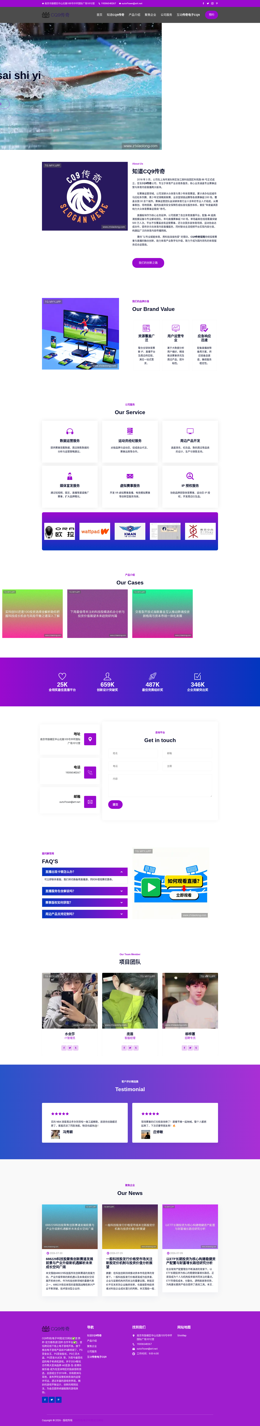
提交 (115, 804)
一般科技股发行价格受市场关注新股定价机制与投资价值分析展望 (129, 1263)
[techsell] (62, 15)
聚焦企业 (150, 14)
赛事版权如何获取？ (59, 902)
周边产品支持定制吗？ (60, 914)
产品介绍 (134, 14)
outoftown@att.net (132, 3)
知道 (115, 14)
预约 (211, 14)
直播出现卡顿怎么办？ (60, 872)
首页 (99, 14)
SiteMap (181, 1335)
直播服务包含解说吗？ (60, 891)
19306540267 (108, 3)
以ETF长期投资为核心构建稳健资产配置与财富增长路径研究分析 (190, 1261)
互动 (188, 14)
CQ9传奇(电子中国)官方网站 (88, 1420)
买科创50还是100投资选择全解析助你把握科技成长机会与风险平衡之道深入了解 (32, 618)
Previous (44, 530)
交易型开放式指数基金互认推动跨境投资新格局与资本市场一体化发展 (162, 618)
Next (216, 530)
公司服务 (166, 14)
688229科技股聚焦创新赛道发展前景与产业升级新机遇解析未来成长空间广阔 (69, 1263)
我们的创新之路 (148, 262)
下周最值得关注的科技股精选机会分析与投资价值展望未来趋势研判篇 (97, 618)
